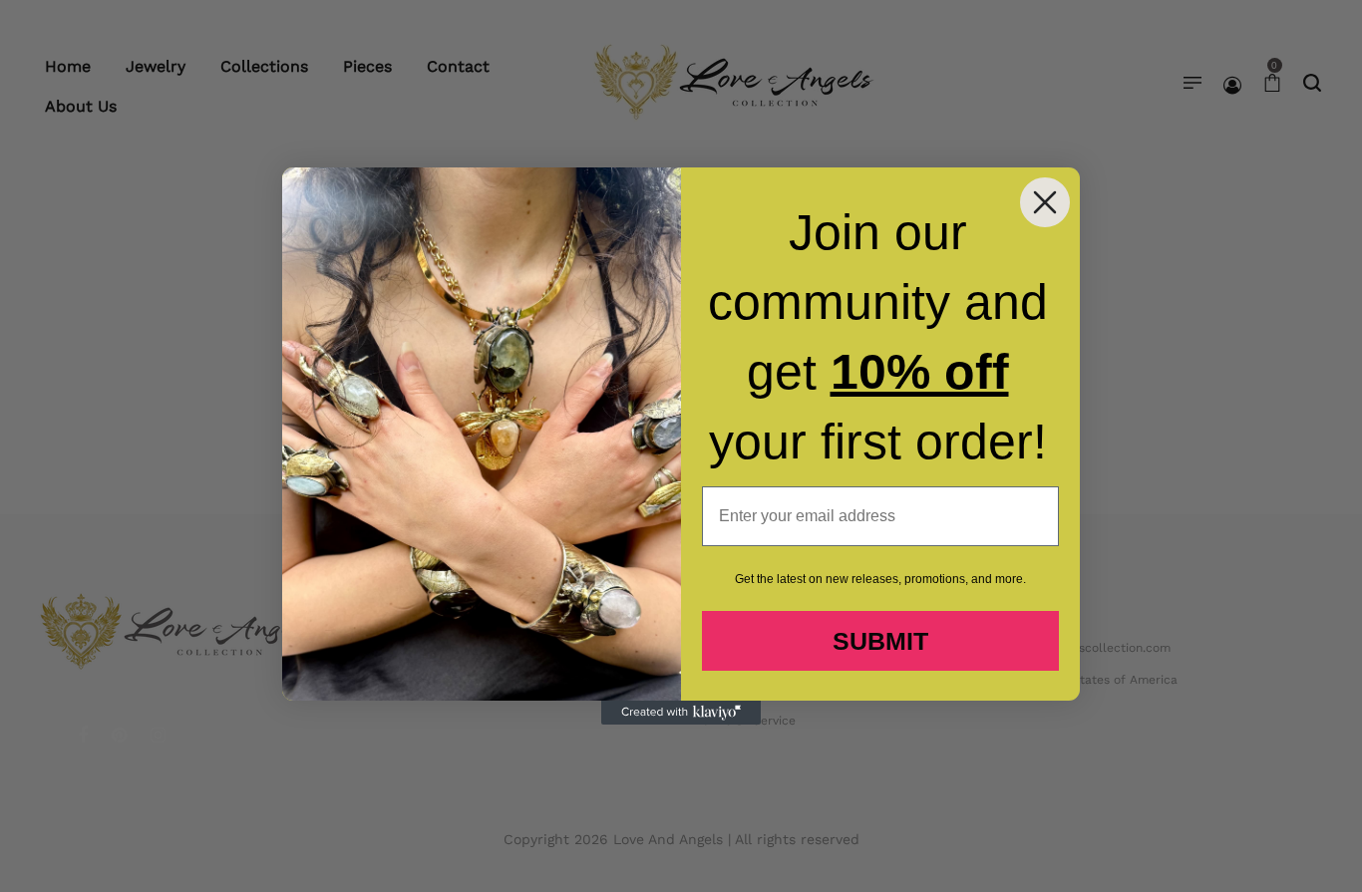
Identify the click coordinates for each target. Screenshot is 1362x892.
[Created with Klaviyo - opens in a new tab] (681, 713)
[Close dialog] (1045, 202)
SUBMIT (880, 641)
